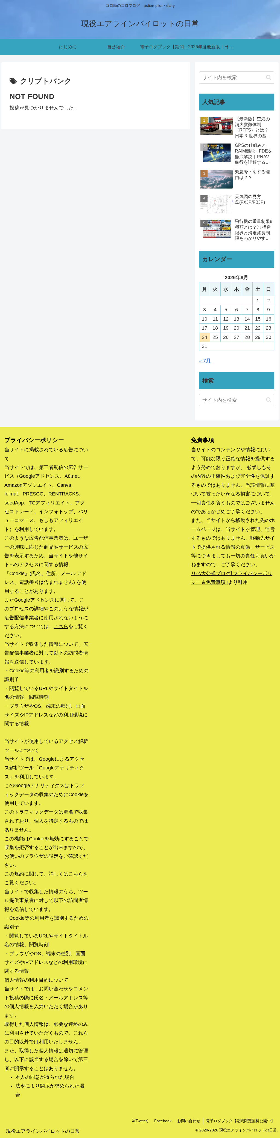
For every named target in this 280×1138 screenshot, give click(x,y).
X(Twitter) (140, 1121)
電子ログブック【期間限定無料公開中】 (240, 1121)
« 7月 (205, 360)
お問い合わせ (188, 1121)
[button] (268, 77)
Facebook (162, 1121)
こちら (61, 626)
